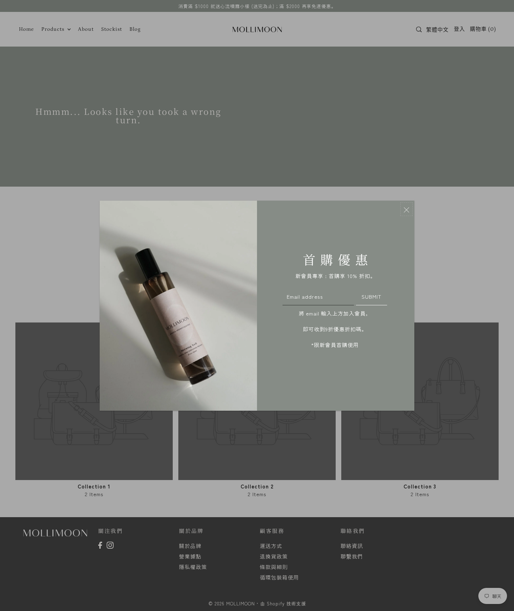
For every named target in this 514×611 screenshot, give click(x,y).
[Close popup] (406, 209)
